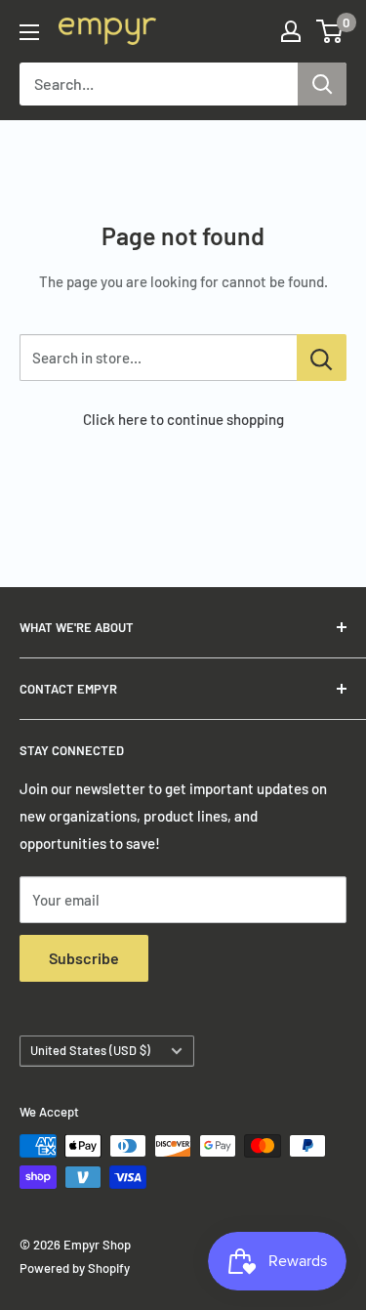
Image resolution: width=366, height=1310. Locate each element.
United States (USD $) (90, 1050)
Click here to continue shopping (183, 419)
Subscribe (84, 958)
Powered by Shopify (75, 1268)
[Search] (322, 84)
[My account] (291, 31)
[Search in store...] (321, 357)
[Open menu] (29, 32)
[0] (330, 31)
